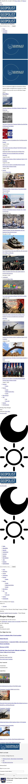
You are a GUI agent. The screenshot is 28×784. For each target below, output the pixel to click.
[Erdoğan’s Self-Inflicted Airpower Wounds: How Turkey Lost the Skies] (13, 207)
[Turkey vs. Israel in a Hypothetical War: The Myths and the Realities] (7, 138)
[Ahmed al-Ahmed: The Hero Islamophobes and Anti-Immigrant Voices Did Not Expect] (13, 228)
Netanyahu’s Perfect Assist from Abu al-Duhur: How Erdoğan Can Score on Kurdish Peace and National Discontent (13, 153)
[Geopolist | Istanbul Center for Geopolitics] (8, 18)
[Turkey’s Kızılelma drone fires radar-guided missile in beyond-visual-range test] (13, 269)
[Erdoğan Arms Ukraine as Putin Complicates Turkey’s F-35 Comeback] (13, 335)
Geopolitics (5, 32)
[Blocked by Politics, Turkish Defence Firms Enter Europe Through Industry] (13, 187)
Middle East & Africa (15, 689)
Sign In (12, 601)
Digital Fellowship (4, 638)
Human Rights (9, 742)
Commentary (2, 689)
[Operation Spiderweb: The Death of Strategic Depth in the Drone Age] (7, 106)
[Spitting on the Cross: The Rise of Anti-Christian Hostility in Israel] (13, 356)
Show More (7, 411)
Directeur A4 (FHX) (4, 647)
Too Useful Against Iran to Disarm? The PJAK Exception (14, 147)
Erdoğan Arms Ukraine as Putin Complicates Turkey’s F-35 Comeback (13, 722)
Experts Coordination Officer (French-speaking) (10, 635)
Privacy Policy (17, 0)
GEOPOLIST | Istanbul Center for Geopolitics (11, 621)
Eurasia (7, 725)
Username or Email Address (6, 771)
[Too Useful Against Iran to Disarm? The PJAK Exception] (13, 294)
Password (2, 774)
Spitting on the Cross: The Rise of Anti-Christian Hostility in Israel (12, 739)
